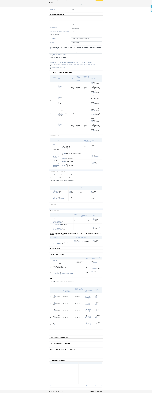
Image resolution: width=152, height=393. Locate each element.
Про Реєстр (50, 391)
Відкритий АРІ (55, 391)
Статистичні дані (60, 391)
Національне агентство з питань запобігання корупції (96, 391)
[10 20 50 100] (52, 385)
